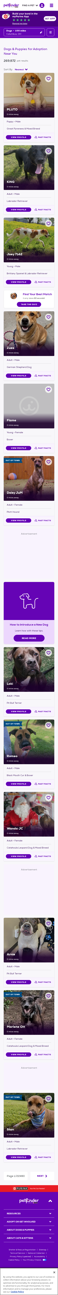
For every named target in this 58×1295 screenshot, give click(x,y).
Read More (29, 638)
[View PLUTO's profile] (29, 95)
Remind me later (19, 23)
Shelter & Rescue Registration (22, 1249)
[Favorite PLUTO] (48, 78)
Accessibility (39, 1256)
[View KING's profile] (29, 167)
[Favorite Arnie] (48, 923)
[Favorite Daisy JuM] (48, 461)
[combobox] (21, 69)
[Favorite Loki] (48, 652)
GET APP (50, 18)
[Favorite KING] (48, 151)
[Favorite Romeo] (48, 725)
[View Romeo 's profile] (29, 742)
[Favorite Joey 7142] (48, 223)
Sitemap (42, 1249)
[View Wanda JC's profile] (29, 814)
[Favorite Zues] (48, 317)
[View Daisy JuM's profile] (29, 478)
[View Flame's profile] (29, 406)
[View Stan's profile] (29, 1115)
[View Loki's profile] (29, 669)
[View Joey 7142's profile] (29, 240)
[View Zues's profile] (29, 333)
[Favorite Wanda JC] (48, 797)
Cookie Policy (14, 1260)
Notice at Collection (36, 1253)
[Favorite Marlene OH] (48, 995)
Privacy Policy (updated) (20, 1256)
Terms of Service (17, 1253)
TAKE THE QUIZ (29, 304)
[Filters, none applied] (50, 32)
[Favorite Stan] (48, 1098)
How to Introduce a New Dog (29, 624)
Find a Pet (28, 5)
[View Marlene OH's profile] (29, 1012)
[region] (29, 1281)
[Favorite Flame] (48, 389)
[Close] (54, 1272)
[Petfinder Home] (11, 5)
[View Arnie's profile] (29, 940)
